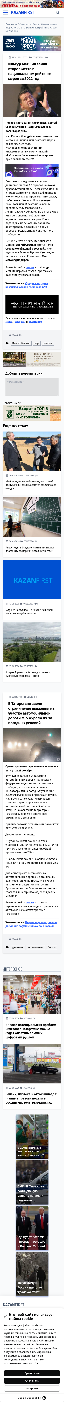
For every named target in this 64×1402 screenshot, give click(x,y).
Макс (8, 321)
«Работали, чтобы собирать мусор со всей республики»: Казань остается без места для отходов (30, 485)
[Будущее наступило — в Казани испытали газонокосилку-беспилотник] (32, 580)
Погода (52, 947)
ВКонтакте (35, 321)
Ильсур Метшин (20, 343)
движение (17, 947)
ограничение (35, 947)
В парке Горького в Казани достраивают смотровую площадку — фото (28, 674)
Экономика (29, 1018)
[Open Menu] (5, 12)
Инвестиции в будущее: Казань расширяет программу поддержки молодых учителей (29, 549)
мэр (36, 343)
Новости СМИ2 (12, 403)
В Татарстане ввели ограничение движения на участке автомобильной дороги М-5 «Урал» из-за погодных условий (31, 713)
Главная (10, 24)
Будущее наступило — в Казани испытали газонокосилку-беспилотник (29, 611)
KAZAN (22, 12)
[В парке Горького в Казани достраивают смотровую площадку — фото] (32, 642)
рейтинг (48, 343)
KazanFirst (17, 335)
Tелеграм (19, 321)
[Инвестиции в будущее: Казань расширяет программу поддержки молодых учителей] (32, 517)
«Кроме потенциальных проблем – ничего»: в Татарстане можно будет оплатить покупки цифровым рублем (32, 1031)
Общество (23, 24)
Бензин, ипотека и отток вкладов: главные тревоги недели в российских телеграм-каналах (31, 1098)
